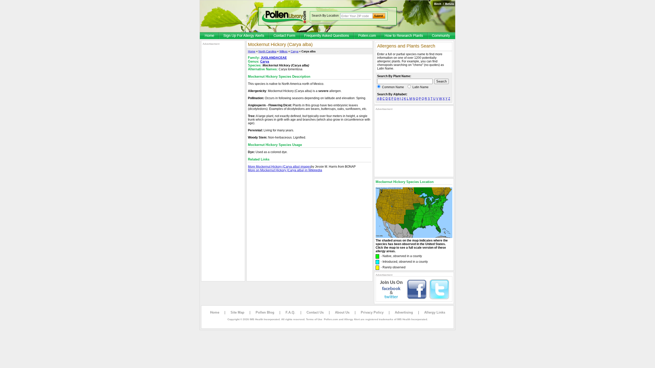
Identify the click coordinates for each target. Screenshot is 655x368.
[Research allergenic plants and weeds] (209, 36)
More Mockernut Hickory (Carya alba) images (279, 166)
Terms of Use (314, 319)
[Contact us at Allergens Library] (284, 36)
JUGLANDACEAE (274, 58)
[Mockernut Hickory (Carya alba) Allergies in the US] (414, 237)
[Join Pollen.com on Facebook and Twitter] (414, 301)
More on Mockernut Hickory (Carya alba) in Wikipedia (285, 170)
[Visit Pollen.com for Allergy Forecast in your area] (367, 36)
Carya (294, 51)
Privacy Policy (372, 312)
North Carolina (267, 51)
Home (251, 51)
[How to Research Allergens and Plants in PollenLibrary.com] (404, 36)
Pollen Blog (265, 312)
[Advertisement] (223, 122)
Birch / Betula (444, 3)
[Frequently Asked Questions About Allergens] (327, 36)
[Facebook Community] (441, 36)
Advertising (404, 312)
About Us (342, 312)
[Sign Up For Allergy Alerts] (244, 36)
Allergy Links (434, 312)
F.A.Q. (290, 312)
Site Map (237, 312)
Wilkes (283, 51)
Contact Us (315, 312)
